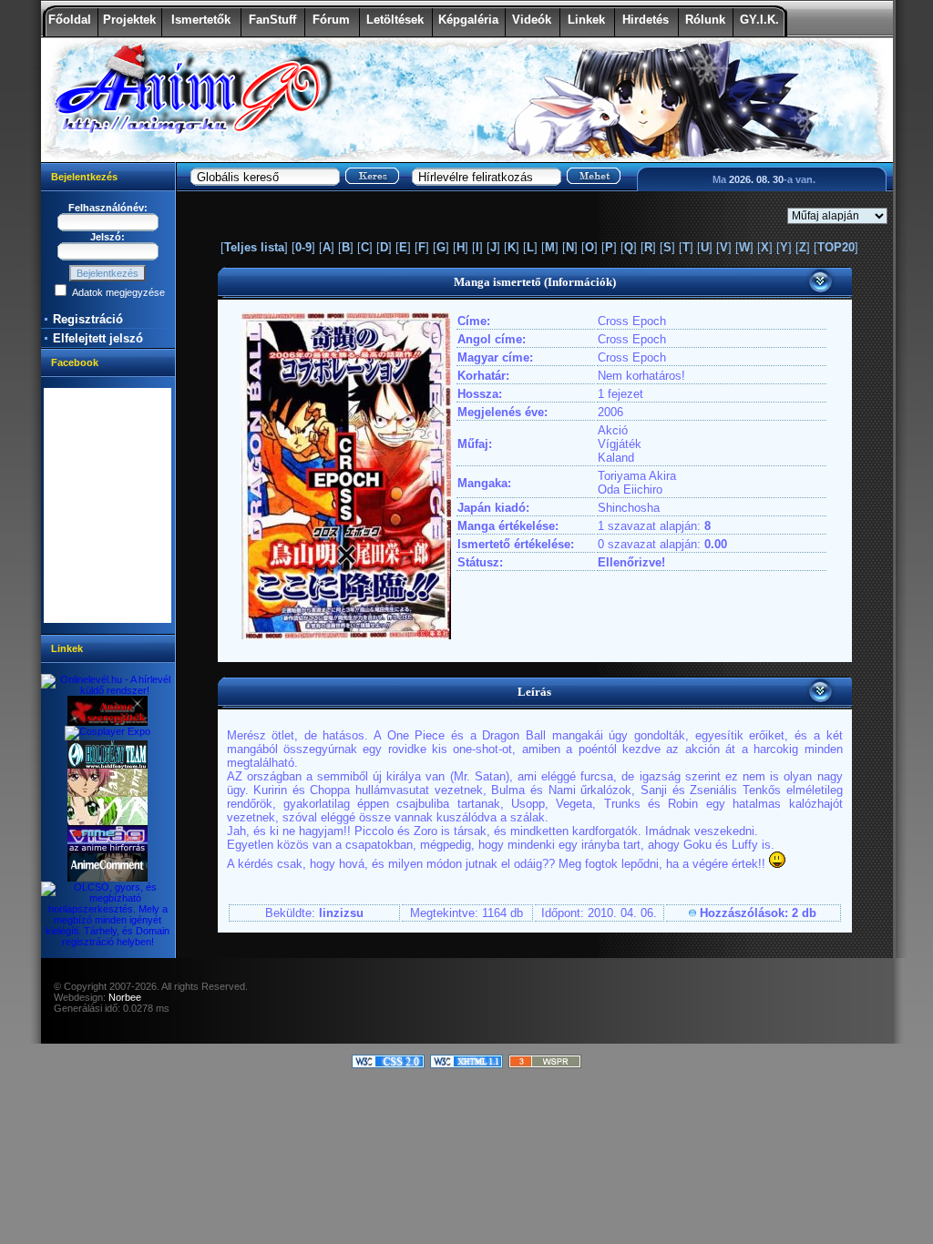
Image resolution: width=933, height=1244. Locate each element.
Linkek (586, 19)
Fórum (331, 19)
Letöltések (395, 19)
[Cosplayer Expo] (107, 731)
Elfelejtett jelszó (98, 338)
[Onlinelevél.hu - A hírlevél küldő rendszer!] (108, 690)
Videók (531, 19)
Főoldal (69, 19)
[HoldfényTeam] (107, 765)
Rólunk (705, 19)
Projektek (129, 19)
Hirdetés (645, 19)
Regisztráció (88, 319)
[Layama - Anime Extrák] (107, 793)
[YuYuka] (107, 821)
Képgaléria (468, 19)
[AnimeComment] (107, 877)
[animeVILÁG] (107, 849)
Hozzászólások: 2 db (758, 913)
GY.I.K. (759, 19)
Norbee (124, 997)
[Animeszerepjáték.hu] (107, 722)
